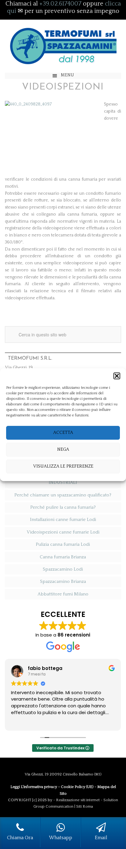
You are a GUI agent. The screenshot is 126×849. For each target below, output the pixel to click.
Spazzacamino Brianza (63, 581)
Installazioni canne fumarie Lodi (63, 519)
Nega (63, 449)
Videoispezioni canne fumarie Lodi (63, 532)
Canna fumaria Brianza (63, 557)
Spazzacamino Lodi (63, 569)
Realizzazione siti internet (78, 800)
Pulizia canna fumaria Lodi (63, 544)
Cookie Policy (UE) (77, 787)
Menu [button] (67, 75)
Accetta (63, 432)
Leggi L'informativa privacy (33, 787)
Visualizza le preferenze (63, 466)
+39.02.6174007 (60, 3)
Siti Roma (84, 806)
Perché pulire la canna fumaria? (63, 507)
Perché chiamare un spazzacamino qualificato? (62, 495)
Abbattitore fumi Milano (63, 594)
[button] (117, 376)
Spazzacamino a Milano (63, 46)
